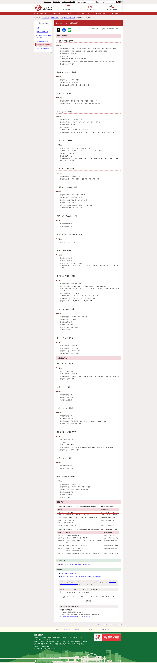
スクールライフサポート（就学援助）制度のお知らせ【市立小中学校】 (81, 576)
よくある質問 (101, 13)
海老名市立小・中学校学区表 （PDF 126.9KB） (74, 564)
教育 (62, 18)
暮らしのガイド (55, 18)
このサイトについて (53, 629)
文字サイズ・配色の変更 (68, 2)
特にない (66, 596)
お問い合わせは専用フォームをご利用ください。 (77, 616)
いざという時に (43, 13)
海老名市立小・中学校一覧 (68, 574)
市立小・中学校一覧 (69, 18)
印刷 (117, 29)
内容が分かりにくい (78, 596)
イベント (72, 13)
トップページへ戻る (117, 624)
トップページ (45, 18)
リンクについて (106, 629)
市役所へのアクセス (75, 637)
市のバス (86, 13)
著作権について (93, 629)
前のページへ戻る (102, 624)
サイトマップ (47, 2)
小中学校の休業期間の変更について (44, 49)
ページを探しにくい (93, 596)
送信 (88, 601)
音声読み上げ (56, 2)
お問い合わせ (67, 629)
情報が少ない (106, 596)
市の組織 (116, 13)
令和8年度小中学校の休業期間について (44, 36)
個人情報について (80, 629)
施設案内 (57, 13)
